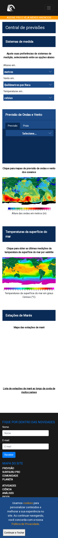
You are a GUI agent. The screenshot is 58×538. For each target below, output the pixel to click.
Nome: (5, 427)
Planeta (7, 479)
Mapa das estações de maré (29, 327)
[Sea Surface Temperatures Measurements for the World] (29, 274)
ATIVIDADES (9, 485)
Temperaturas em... (13, 91)
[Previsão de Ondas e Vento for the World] (29, 194)
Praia (26, 125)
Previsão (12, 125)
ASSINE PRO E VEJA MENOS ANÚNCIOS (29, 17)
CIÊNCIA (7, 489)
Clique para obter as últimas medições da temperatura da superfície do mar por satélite (29, 250)
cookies (28, 503)
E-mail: (6, 440)
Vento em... (9, 78)
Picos (6, 496)
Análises (8, 493)
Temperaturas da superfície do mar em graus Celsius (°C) (29, 295)
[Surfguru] (11, 8)
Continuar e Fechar (14, 532)
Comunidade (10, 475)
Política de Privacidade (25, 524)
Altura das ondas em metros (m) (29, 213)
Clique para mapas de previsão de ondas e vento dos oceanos (29, 170)
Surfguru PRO (11, 472)
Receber (8, 454)
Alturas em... (9, 65)
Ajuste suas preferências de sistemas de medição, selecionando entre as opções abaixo (29, 55)
